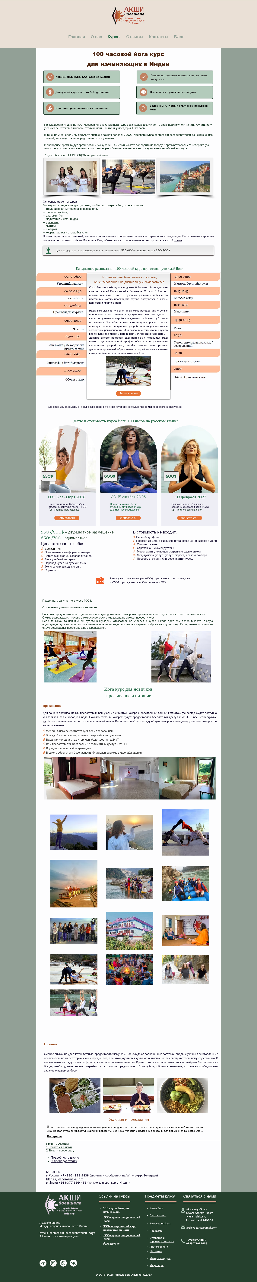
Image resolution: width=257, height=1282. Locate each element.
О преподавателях (64, 1161)
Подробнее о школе (65, 1157)
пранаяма (52, 222)
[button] (74, 1095)
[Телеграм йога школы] (43, 1263)
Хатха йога (72, 209)
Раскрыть (54, 1136)
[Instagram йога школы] (53, 1263)
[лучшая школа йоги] (50, 77)
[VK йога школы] (73, 1263)
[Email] (182, 1227)
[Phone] (182, 1241)
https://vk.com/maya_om (64, 1179)
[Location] (182, 1210)
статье (178, 240)
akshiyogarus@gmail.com (201, 1227)
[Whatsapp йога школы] (63, 1263)
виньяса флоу (89, 209)
